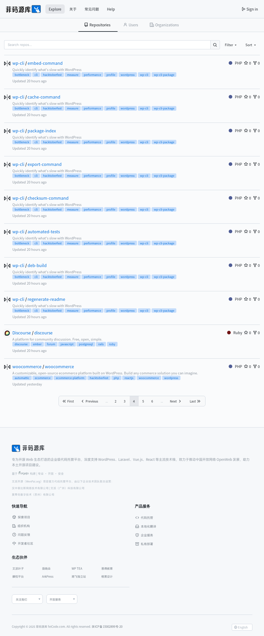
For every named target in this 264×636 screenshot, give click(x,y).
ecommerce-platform (70, 378)
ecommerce (43, 378)
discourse (43, 332)
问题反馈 (24, 534)
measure (72, 75)
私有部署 (147, 544)
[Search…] (215, 44)
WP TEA (77, 568)
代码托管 (147, 517)
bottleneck (22, 75)
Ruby (237, 332)
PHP (238, 63)
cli (36, 75)
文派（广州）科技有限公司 (68, 488)
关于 (73, 9)
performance (92, 75)
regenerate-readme (46, 299)
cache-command (44, 96)
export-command (45, 164)
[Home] (23, 9)
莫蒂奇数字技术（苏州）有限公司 (33, 494)
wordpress (128, 75)
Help (111, 9)
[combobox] (231, 45)
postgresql (86, 344)
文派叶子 (18, 568)
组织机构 (24, 526)
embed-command (45, 63)
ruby (112, 344)
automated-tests (44, 231)
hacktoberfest (52, 75)
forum (51, 344)
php (116, 378)
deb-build (37, 265)
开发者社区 (25, 543)
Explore (55, 9)
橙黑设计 (107, 576)
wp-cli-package (164, 75)
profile (110, 75)
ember (37, 344)
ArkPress (47, 576)
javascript (67, 344)
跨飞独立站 (79, 576)
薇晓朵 (46, 568)
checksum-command (48, 197)
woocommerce (27, 366)
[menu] (242, 627)
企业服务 (147, 535)
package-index (42, 130)
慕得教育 (107, 568)
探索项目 (24, 517)
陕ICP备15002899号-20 (107, 626)
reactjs (129, 378)
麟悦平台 (18, 576)
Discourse (21, 332)
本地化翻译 (148, 526)
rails (101, 344)
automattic (22, 378)
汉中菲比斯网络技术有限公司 (30, 488)
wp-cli (18, 63)
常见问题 (92, 9)
